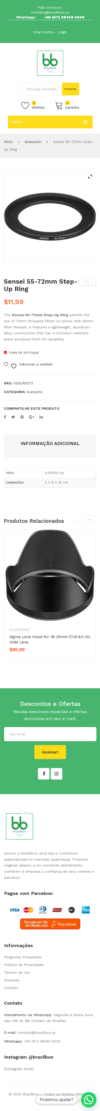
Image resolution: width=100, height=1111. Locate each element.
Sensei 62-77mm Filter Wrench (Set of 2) (83, 283)
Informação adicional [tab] (50, 443)
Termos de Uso (17, 972)
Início (8, 142)
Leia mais (27, 658)
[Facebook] (5, 417)
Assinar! (50, 752)
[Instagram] (56, 774)
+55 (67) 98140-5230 (64, 17)
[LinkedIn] (41, 417)
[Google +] (31, 417)
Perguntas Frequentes (23, 957)
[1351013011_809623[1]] (50, 216)
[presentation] (83, 520)
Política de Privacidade (24, 965)
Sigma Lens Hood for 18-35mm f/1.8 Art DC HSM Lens (50, 640)
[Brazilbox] (50, 62)
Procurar (71, 88)
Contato (11, 988)
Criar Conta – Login (50, 32)
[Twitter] (13, 417)
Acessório (33, 142)
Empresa (11, 980)
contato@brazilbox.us (50, 12)
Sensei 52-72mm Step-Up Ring (92, 283)
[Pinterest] (22, 417)
